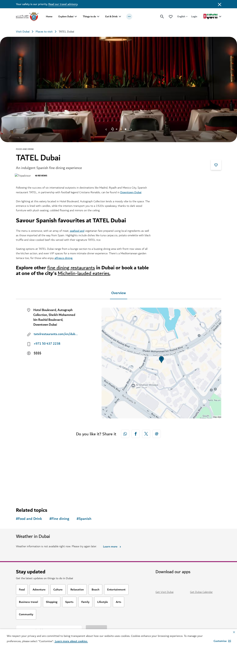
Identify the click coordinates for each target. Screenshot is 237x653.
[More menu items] (129, 17)
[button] (222, 641)
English (181, 16)
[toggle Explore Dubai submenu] (76, 16)
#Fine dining (59, 519)
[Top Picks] (171, 16)
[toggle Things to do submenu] (98, 16)
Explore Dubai (65, 16)
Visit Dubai (23, 31)
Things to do (89, 16)
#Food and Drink (29, 519)
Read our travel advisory (62, 4)
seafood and (77, 230)
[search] (162, 16)
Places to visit (44, 31)
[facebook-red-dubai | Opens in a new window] (136, 434)
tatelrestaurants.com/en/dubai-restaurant (56, 334)
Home (49, 16)
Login (194, 16)
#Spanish (84, 519)
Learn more (110, 546)
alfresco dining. (64, 258)
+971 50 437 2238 (47, 343)
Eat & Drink (111, 16)
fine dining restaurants (71, 267)
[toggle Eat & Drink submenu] (120, 16)
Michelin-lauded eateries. (84, 273)
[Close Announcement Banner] (219, 4)
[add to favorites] (216, 164)
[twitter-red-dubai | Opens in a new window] (146, 434)
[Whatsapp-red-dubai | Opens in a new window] (125, 434)
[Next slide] (106, 129)
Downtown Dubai (130, 192)
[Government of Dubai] (27, 16)
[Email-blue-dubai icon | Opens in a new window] (157, 434)
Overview (118, 293)
